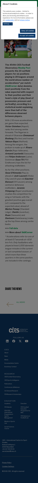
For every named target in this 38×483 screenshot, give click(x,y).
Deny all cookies (27, 31)
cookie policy (9, 20)
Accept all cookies (27, 35)
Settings (6, 24)
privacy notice (25, 20)
